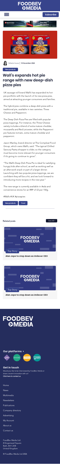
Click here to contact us (12, 376)
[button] (51, 14)
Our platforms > (13, 351)
